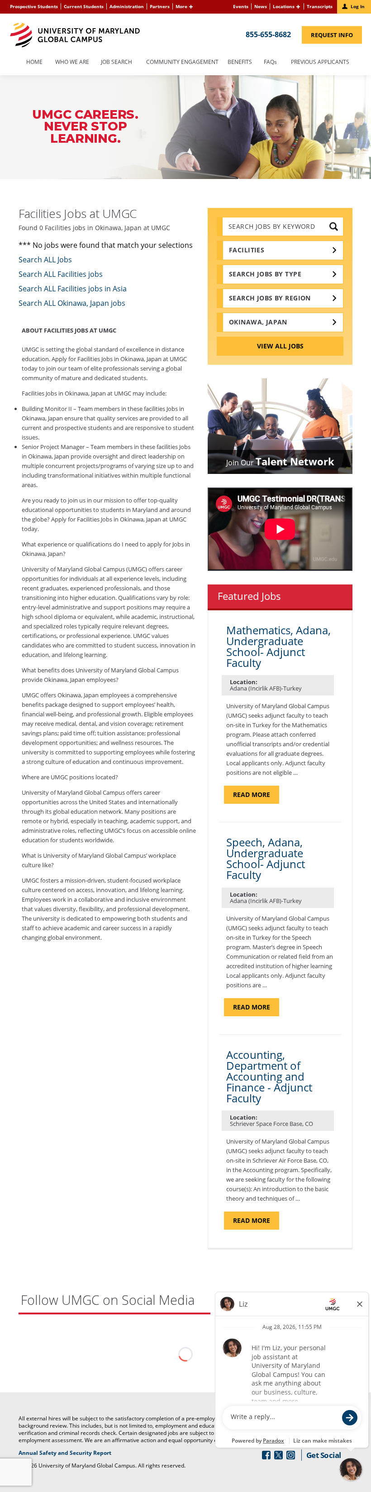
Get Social (323, 1455)
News (260, 6)
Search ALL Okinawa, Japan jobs (72, 303)
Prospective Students (34, 6)
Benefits (240, 62)
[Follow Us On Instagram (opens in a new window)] (290, 1455)
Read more (256, 797)
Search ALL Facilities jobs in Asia (73, 289)
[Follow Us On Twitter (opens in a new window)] (278, 1455)
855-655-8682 (268, 34)
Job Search (116, 62)
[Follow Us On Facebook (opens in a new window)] (266, 1455)
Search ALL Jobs (45, 260)
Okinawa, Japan (258, 322)
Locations (284, 6)
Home (34, 62)
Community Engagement (182, 62)
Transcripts (320, 6)
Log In (358, 6)
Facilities (246, 250)
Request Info (336, 36)
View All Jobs (280, 346)
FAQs (270, 62)
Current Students (84, 6)
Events (240, 6)
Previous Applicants (322, 62)
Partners (160, 6)
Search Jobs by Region (270, 298)
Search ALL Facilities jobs (61, 274)
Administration (126, 6)
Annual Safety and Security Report (76, 1453)
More (181, 6)
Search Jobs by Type (265, 274)
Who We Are (72, 62)
